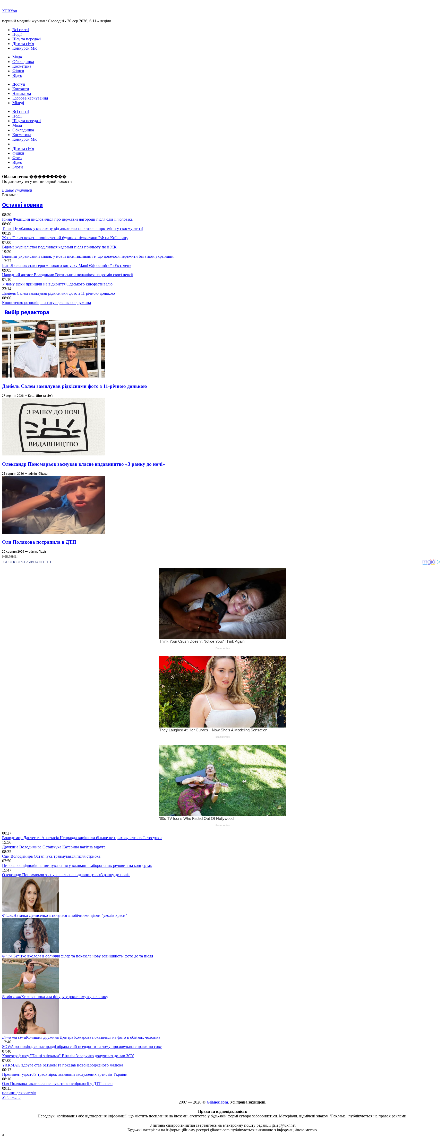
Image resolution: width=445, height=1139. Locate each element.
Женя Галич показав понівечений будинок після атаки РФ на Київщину (65, 238)
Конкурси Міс (24, 48)
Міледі (18, 103)
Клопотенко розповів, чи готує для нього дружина (46, 302)
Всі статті (20, 30)
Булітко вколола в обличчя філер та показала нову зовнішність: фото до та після (77, 956)
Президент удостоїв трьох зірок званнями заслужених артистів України (64, 1074)
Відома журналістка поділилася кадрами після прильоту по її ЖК (59, 247)
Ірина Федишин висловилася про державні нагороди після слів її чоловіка (67, 219)
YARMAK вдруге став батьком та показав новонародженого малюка (62, 1065)
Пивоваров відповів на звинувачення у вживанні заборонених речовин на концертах (77, 865)
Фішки (18, 71)
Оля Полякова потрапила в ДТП (39, 542)
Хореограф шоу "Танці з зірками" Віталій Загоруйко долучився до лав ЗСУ (68, 1056)
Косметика (21, 66)
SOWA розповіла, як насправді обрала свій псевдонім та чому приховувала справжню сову (82, 1046)
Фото (17, 158)
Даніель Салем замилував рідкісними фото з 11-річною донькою (58, 293)
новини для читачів (19, 1093)
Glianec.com (217, 1102)
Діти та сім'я (23, 43)
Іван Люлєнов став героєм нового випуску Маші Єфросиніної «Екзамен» (66, 265)
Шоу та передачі (26, 39)
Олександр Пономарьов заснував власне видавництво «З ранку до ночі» (83, 464)
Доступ (18, 84)
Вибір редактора (27, 312)
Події (17, 34)
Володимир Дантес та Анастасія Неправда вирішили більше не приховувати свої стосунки (82, 838)
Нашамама (21, 93)
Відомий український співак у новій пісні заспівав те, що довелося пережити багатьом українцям (88, 256)
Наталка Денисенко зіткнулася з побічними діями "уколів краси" (64, 915)
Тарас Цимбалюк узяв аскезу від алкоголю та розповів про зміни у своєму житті (72, 228)
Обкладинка (23, 61)
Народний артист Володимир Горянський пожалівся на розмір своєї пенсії (67, 275)
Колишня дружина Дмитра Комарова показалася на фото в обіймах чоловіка (81, 1037)
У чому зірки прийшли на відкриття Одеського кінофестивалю (57, 284)
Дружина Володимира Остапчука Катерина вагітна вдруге (54, 847)
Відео (17, 75)
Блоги (17, 167)
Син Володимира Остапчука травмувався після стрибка (51, 856)
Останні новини (22, 204)
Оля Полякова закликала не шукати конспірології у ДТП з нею (57, 1083)
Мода (17, 57)
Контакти (20, 89)
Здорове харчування (30, 98)
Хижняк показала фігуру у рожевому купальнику (55, 996)
